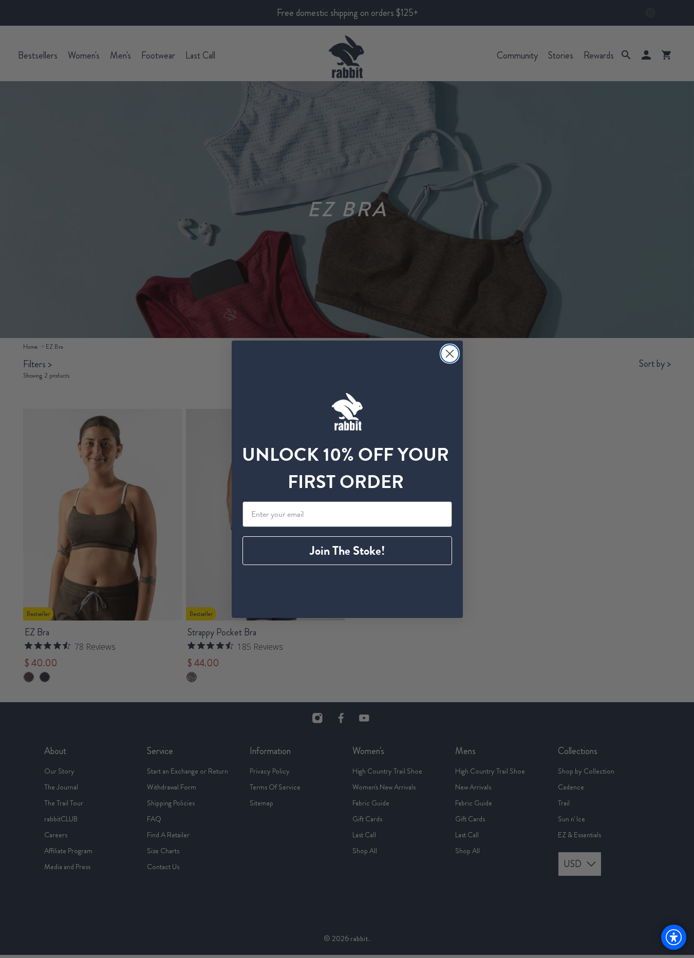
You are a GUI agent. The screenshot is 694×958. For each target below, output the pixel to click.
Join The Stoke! (347, 550)
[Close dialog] (450, 354)
